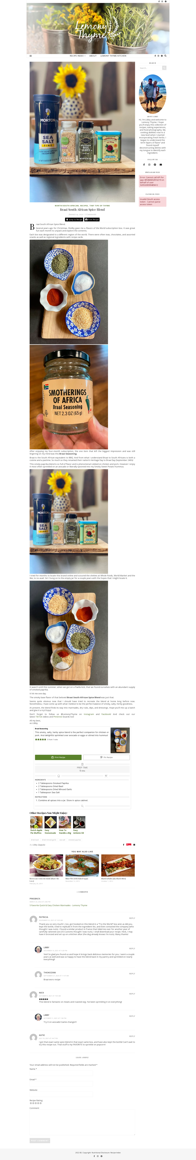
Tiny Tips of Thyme (100, 206)
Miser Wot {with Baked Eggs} (76, 879)
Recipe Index (77, 55)
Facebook (106, 714)
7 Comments (90, 214)
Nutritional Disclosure (101, 1152)
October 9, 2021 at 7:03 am (50, 996)
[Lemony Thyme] (98, 29)
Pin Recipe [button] (108, 757)
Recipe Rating (36, 1100)
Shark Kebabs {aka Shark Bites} (113, 879)
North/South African (67, 206)
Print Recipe (93, 219)
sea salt (62, 840)
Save (129, 845)
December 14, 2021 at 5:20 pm (55, 951)
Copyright (87, 1152)
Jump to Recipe (75, 219)
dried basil (35, 840)
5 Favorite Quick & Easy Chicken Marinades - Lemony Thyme (58, 905)
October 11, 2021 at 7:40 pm (55, 1018)
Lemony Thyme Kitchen (113, 55)
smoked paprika (74, 840)
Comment (34, 1108)
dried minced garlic (49, 840)
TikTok (39, 716)
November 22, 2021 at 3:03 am (51, 920)
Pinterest (57, 716)
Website (33, 1090)
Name (33, 1069)
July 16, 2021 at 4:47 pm (48, 1038)
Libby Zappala (38, 844)
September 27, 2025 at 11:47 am (56, 976)
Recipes (84, 206)
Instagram (89, 714)
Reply (132, 918)
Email (33, 1079)
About (93, 55)
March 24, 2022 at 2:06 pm (40, 902)
